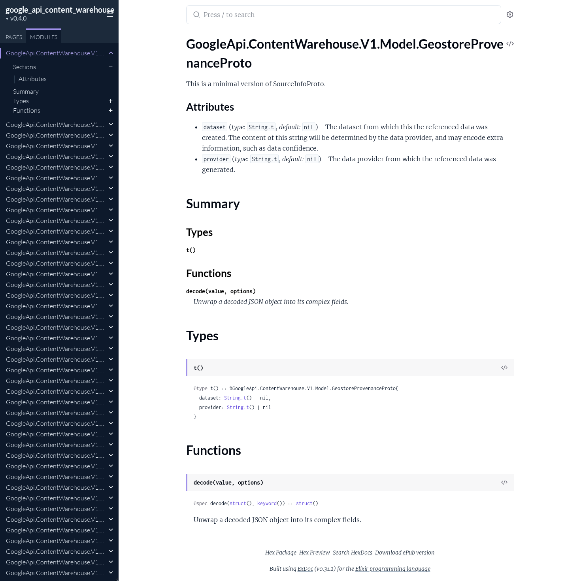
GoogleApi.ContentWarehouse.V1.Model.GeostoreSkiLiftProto (56, 381)
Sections (24, 67)
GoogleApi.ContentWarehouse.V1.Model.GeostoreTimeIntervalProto (56, 573)
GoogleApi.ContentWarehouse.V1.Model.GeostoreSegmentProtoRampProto (56, 338)
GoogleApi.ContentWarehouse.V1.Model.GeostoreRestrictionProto (56, 220)
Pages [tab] (14, 37)
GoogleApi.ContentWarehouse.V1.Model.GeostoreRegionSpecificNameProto (56, 178)
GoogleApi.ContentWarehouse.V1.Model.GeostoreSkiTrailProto (56, 391)
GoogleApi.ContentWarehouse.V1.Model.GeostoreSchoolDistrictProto (56, 306)
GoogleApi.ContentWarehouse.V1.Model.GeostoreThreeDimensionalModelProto (56, 530)
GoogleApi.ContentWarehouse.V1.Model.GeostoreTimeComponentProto (56, 551)
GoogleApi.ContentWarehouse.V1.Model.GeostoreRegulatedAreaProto (56, 188)
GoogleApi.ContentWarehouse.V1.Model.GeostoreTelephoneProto (56, 498)
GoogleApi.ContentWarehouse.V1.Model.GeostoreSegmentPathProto (56, 317)
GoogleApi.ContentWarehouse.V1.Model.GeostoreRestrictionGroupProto (56, 210)
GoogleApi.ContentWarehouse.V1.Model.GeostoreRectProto (56, 167)
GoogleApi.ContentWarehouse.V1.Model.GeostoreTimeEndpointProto (56, 562)
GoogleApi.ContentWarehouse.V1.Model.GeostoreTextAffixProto (56, 519)
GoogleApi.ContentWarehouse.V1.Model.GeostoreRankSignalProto (56, 135)
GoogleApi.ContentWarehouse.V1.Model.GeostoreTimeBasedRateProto (56, 541)
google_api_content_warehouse (60, 9)
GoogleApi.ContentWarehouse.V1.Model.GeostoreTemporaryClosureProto (56, 509)
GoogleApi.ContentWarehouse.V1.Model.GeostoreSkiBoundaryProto (56, 370)
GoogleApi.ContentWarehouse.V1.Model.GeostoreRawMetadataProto (56, 156)
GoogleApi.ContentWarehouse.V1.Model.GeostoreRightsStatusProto (56, 231)
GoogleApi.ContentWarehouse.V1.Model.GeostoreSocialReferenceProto (56, 413)
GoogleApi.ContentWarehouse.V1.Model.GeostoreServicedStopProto (56, 359)
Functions (26, 110)
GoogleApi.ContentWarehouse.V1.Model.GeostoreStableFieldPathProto (56, 466)
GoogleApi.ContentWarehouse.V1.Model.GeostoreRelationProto (56, 199)
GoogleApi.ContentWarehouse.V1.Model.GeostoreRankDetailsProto (56, 124)
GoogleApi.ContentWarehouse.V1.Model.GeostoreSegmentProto (56, 327)
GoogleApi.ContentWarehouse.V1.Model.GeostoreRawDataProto (56, 146)
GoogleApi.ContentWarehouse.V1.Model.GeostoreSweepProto (56, 487)
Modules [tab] (43, 37)
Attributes (33, 79)
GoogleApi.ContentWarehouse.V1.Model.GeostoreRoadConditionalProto (56, 242)
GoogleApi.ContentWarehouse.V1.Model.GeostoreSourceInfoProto (56, 423)
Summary (26, 91)
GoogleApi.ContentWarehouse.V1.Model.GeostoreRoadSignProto (56, 274)
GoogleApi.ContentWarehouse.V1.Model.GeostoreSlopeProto (56, 402)
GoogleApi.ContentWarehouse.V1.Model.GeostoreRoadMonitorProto (56, 253)
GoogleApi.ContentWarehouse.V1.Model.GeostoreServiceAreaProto (56, 349)
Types (21, 101)
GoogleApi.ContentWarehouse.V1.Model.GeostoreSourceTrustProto (56, 434)
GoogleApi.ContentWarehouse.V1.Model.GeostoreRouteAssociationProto (56, 285)
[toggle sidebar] (108, 13)
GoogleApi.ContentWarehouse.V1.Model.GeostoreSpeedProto (56, 455)
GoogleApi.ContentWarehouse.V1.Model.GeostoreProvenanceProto (56, 53)
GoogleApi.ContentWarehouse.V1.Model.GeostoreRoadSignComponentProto (56, 263)
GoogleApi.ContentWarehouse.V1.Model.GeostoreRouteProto (56, 295)
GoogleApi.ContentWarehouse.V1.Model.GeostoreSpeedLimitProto (56, 445)
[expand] (111, 53)
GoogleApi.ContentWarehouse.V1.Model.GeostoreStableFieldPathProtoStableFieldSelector (56, 477)
